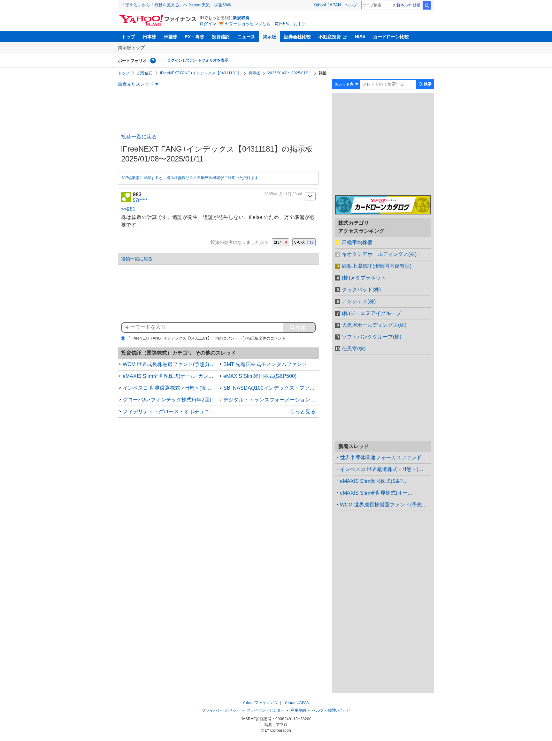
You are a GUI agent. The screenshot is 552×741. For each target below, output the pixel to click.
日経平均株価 (357, 242)
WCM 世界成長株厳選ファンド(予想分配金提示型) (170, 364)
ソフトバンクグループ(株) (371, 337)
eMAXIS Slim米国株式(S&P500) (259, 376)
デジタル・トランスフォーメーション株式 (271, 399)
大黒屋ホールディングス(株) (374, 325)
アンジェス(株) (359, 301)
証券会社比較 (297, 36)
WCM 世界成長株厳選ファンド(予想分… (385, 504)
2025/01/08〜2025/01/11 (289, 73)
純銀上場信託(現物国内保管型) (376, 266)
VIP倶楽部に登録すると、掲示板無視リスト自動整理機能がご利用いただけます (190, 178)
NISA (360, 36)
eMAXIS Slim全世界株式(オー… (376, 493)
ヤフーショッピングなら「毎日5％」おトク (265, 23)
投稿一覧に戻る (139, 136)
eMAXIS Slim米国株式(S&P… (374, 481)
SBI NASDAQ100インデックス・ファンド (271, 388)
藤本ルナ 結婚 (408, 5)
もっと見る (303, 411)
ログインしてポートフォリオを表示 (197, 60)
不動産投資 (329, 36)
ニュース (246, 36)
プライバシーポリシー (221, 710)
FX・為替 (194, 36)
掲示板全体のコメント (266, 338)
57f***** (140, 200)
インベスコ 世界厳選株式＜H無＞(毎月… (385, 469)
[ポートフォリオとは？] (153, 60)
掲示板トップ (131, 47)
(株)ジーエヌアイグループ (371, 313)
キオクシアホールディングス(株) (379, 254)
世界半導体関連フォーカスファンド (381, 457)
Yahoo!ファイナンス (260, 702)
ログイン (208, 23)
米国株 (170, 36)
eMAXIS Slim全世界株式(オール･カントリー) (170, 376)
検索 (427, 5)
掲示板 (269, 36)
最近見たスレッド (136, 83)
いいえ (304, 242)
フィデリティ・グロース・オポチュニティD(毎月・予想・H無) (170, 411)
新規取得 (241, 17)
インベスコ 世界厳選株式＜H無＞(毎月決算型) (170, 388)
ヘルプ (351, 5)
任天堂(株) (353, 348)
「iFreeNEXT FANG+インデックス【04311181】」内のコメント (182, 338)
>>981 (128, 209)
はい (280, 242)
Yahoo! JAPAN (327, 5)
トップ (128, 36)
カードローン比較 (391, 36)
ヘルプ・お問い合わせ (331, 710)
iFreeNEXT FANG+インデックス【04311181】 (200, 73)
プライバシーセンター (265, 710)
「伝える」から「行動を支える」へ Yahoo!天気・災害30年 (176, 5)
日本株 (149, 36)
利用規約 (298, 710)
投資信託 (221, 36)
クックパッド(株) (361, 289)
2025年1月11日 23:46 (283, 194)
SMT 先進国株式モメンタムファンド (265, 364)
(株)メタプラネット (364, 278)
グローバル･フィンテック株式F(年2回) (167, 399)
